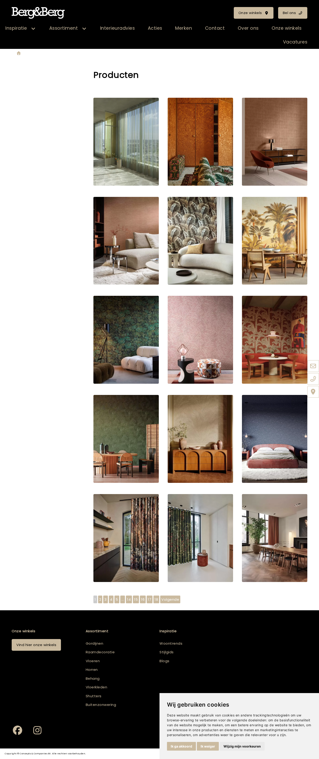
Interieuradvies (117, 28)
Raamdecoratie (100, 652)
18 (156, 599)
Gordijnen (94, 643)
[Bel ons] (313, 379)
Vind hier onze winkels (36, 644)
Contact (215, 28)
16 (143, 599)
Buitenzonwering (101, 704)
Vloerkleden (96, 687)
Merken (183, 28)
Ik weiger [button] (208, 746)
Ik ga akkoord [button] (181, 746)
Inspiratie (16, 28)
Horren (92, 669)
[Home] (18, 53)
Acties (155, 28)
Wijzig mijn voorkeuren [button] (242, 746)
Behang (93, 678)
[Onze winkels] (313, 392)
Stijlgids (167, 652)
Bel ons (289, 12)
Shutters (94, 696)
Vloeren (93, 660)
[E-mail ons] (313, 366)
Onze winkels (250, 12)
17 (149, 599)
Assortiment (63, 28)
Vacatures (295, 42)
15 (136, 599)
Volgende (170, 599)
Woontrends (171, 643)
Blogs (165, 660)
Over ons (248, 28)
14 (129, 599)
